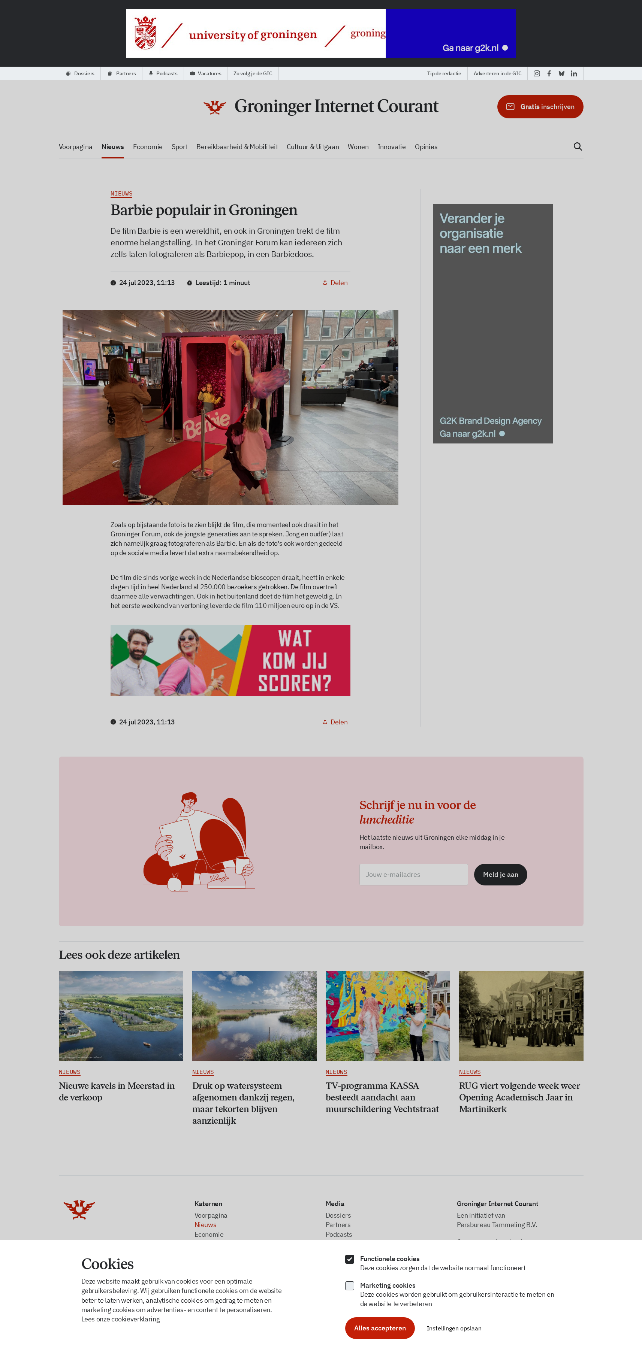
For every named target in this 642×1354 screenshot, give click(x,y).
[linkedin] (574, 73)
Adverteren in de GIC (497, 73)
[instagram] (537, 73)
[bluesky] (561, 73)
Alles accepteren (380, 1328)
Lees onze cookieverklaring (120, 1319)
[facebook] (549, 73)
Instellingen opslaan (454, 1328)
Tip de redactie (444, 73)
